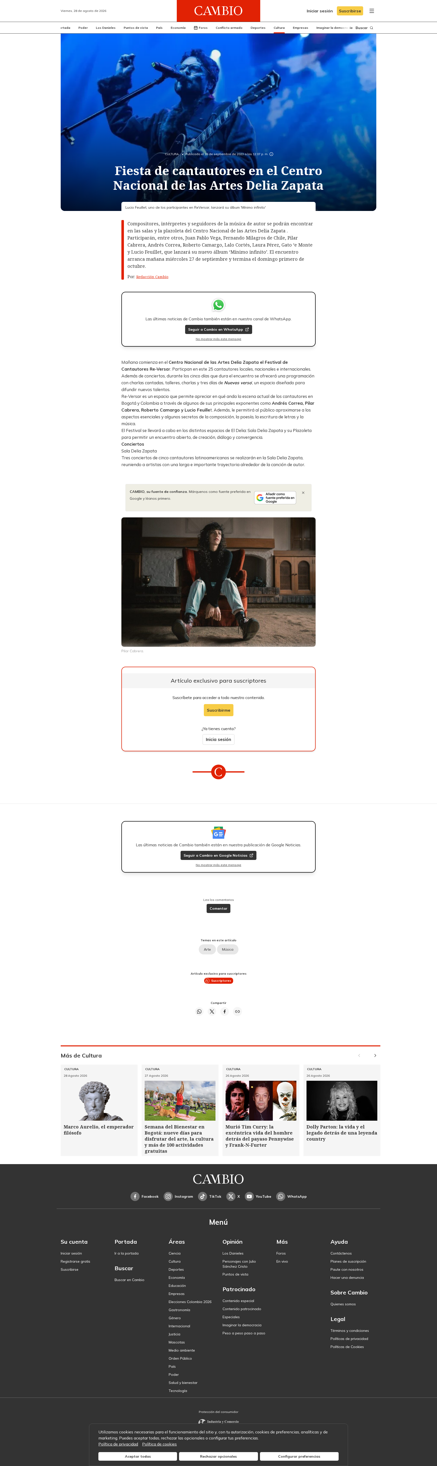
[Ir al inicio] (218, 11)
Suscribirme (218, 710)
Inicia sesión (218, 739)
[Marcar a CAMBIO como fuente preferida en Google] (275, 497)
